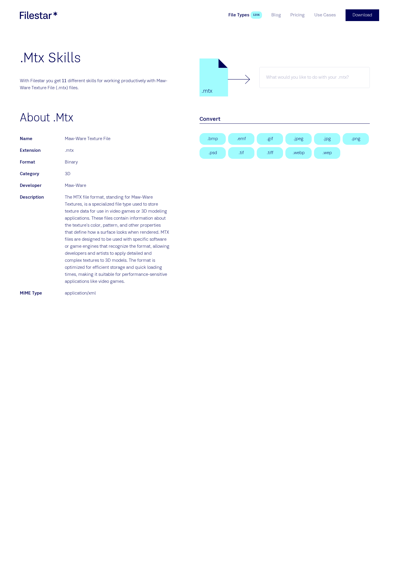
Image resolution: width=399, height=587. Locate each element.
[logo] (38, 15)
